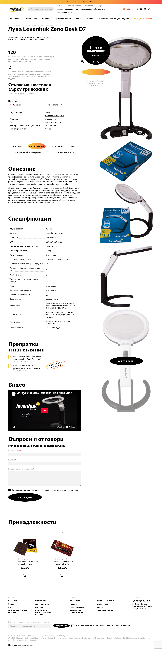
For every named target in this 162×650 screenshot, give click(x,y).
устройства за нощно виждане (114, 19)
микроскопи (31, 19)
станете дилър (104, 604)
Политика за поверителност (21, 645)
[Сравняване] (144, 9)
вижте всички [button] (126, 361)
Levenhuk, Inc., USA (54, 115)
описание (17, 146)
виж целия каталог (143, 19)
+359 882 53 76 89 (141, 601)
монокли (90, 19)
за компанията (77, 601)
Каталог (27, 25)
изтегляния (57, 146)
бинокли (46, 19)
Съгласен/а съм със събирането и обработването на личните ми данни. (44, 490)
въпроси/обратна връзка (28, 152)
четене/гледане (53, 312)
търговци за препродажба (86, 9)
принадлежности (65, 152)
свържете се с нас (105, 610)
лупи (78, 19)
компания (70, 6)
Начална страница (15, 25)
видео (74, 146)
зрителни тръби (63, 19)
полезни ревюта (90, 6)
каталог (60, 6)
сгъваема (50, 321)
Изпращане (61, 625)
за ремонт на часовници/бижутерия (60, 313)
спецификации (36, 146)
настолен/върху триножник (58, 322)
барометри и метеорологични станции (43, 612)
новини (78, 6)
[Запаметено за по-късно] (141, 9)
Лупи (34, 25)
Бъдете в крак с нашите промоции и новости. (29, 622)
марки (100, 6)
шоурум (101, 9)
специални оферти (65, 12)
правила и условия (65, 9)
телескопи (15, 19)
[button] (137, 9)
